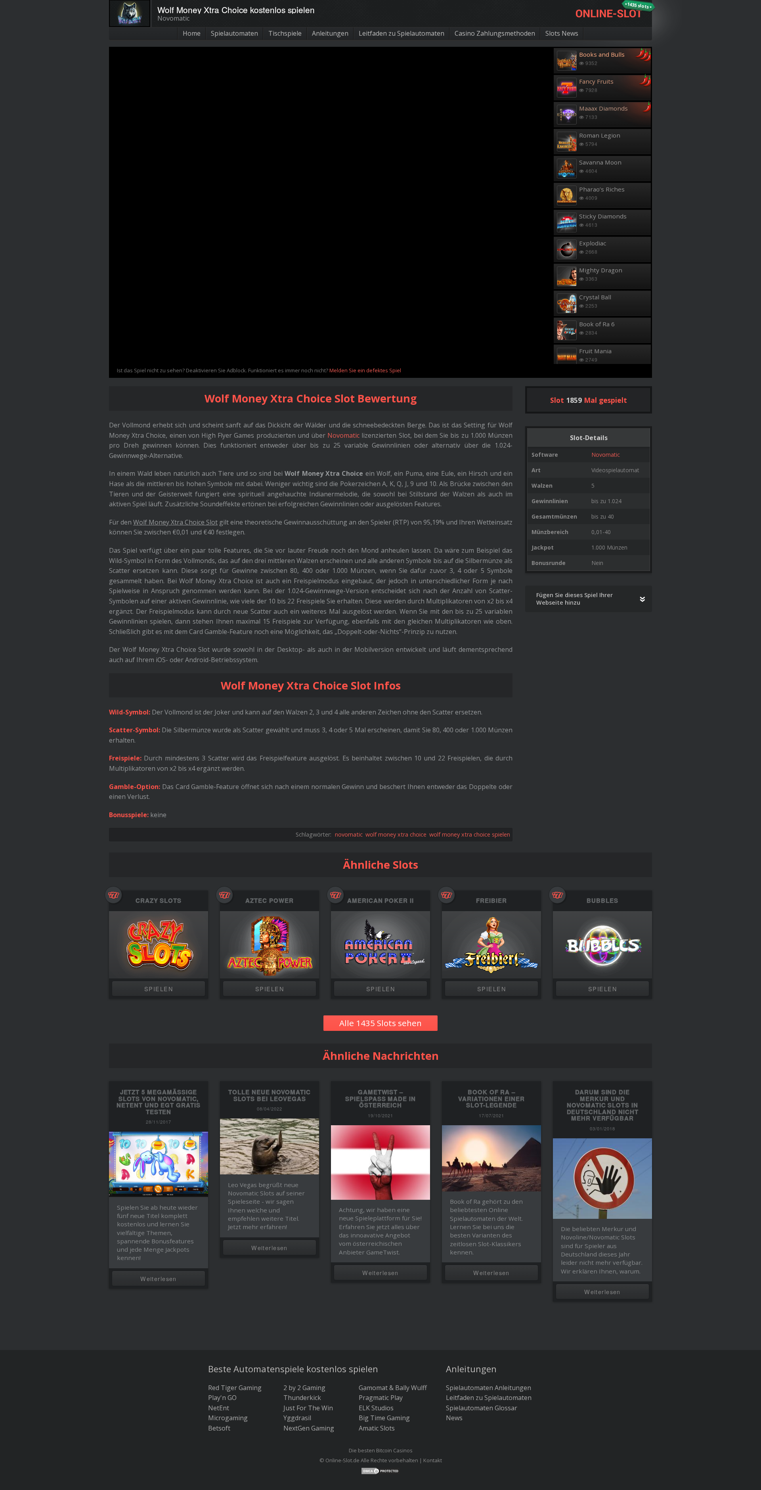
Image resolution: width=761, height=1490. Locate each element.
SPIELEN (158, 988)
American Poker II (380, 900)
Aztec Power (269, 900)
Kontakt (432, 1460)
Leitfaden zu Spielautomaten (401, 33)
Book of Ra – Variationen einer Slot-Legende (491, 1098)
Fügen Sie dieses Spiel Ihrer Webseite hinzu (574, 598)
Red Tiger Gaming (235, 1387)
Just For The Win (308, 1408)
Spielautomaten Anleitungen (488, 1387)
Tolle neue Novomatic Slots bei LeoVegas (269, 1095)
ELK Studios (376, 1408)
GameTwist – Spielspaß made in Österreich (380, 1098)
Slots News (561, 33)
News (454, 1417)
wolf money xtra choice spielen (469, 834)
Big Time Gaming (384, 1417)
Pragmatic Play (381, 1397)
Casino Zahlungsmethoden (495, 33)
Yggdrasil (297, 1417)
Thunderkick (302, 1397)
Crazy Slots (159, 900)
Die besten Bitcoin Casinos (381, 1450)
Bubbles (602, 900)
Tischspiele (285, 33)
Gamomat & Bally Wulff (393, 1387)
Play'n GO (222, 1397)
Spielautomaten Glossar (481, 1408)
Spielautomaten (234, 33)
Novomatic (605, 454)
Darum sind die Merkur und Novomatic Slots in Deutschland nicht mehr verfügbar (603, 1105)
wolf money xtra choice (395, 834)
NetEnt (218, 1408)
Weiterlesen (158, 1278)
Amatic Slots (377, 1428)
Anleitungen (330, 33)
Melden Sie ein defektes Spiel (365, 370)
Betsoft (219, 1428)
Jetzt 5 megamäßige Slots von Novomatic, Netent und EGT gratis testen (159, 1102)
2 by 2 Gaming (304, 1387)
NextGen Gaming (308, 1428)
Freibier (491, 900)
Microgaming (228, 1417)
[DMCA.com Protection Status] (380, 1470)
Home (192, 33)
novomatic (349, 834)
